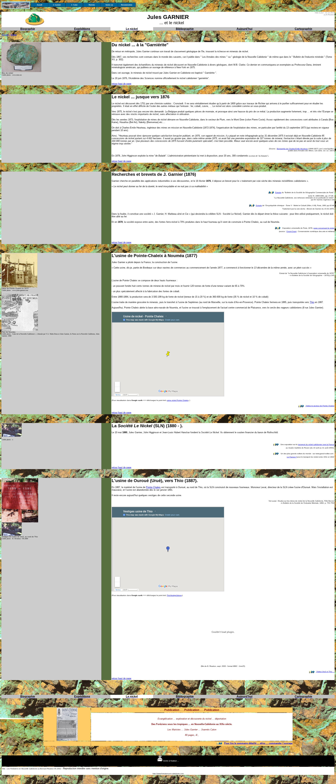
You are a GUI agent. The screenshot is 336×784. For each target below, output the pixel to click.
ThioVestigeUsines (174, 595)
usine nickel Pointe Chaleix (177, 400)
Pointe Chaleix (153, 487)
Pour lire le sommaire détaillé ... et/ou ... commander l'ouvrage (258, 743)
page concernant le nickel (323, 228)
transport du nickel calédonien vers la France (316, 444)
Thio (312, 302)
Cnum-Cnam (291, 231)
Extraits (278, 192)
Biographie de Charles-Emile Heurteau (292, 149)
